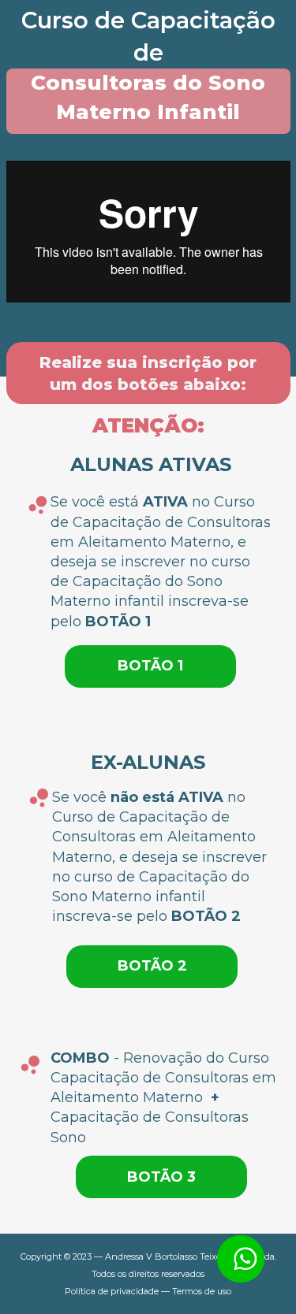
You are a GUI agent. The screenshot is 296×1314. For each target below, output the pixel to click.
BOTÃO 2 (152, 965)
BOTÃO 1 (150, 665)
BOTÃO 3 (161, 1177)
